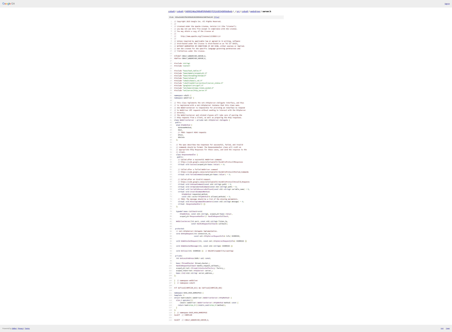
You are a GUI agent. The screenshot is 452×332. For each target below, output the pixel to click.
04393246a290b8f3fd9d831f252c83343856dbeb (208, 11)
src (238, 11)
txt (442, 328)
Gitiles (14, 328)
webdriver (255, 11)
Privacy (20, 328)
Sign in (447, 4)
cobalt (171, 11)
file (216, 17)
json (448, 328)
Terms (27, 328)
